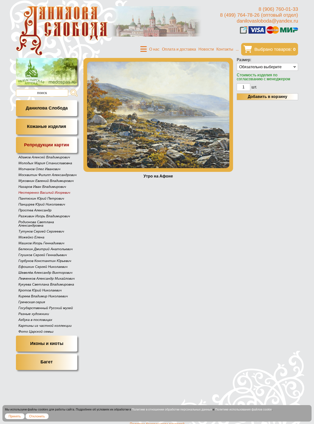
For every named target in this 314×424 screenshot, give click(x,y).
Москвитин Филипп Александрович (47, 175)
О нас (154, 49)
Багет (46, 361)
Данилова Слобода (47, 108)
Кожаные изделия (46, 126)
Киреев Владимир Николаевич (43, 296)
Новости (206, 49)
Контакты (224, 49)
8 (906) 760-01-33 (278, 9)
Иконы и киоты (46, 343)
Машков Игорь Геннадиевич (41, 243)
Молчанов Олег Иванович (39, 169)
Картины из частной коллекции (45, 325)
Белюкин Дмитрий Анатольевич (45, 249)
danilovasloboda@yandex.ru (267, 21)
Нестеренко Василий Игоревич (44, 192)
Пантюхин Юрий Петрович (41, 198)
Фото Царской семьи (35, 331)
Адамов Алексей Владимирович (44, 157)
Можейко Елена (31, 237)
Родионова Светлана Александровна (36, 223)
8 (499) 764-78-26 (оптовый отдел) (259, 15)
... (237, 49)
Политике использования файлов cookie (243, 409)
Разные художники (33, 313)
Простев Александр (35, 210)
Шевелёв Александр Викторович (45, 272)
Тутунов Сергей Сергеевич (41, 231)
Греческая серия (31, 302)
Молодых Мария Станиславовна (45, 163)
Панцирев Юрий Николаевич (41, 204)
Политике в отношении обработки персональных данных (172, 409)
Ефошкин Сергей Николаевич (42, 266)
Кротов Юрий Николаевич (40, 290)
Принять (15, 416)
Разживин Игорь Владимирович (44, 216)
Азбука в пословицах (35, 319)
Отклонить (37, 416)
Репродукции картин (46, 144)
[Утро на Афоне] (158, 115)
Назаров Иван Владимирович (42, 186)
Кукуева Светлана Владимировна (46, 284)
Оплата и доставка (179, 49)
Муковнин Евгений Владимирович (46, 180)
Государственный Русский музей (45, 308)
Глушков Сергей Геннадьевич (42, 255)
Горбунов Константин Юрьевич (44, 260)
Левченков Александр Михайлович (46, 278)
